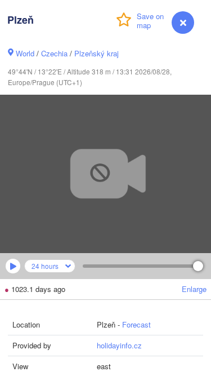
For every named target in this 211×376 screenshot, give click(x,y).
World (25, 53)
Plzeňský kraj (96, 53)
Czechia (54, 53)
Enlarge (194, 289)
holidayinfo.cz (119, 345)
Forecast (136, 324)
